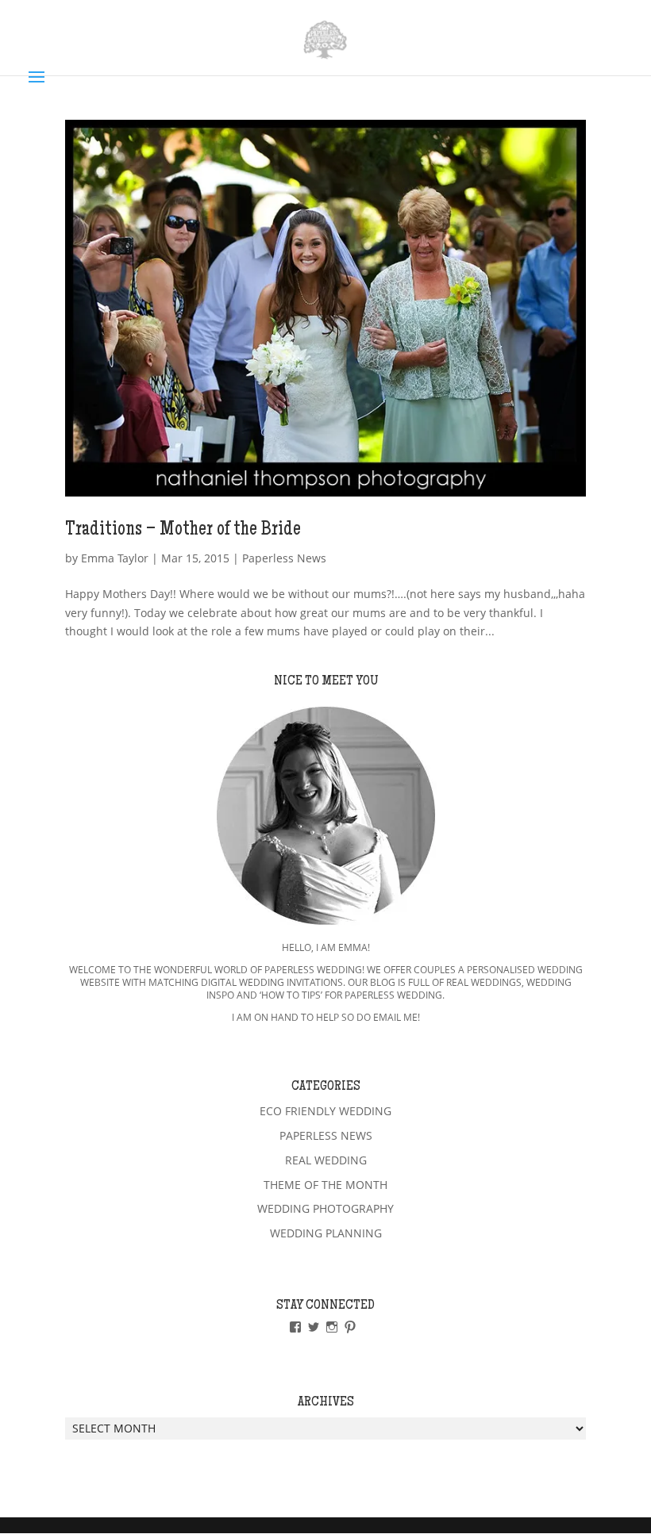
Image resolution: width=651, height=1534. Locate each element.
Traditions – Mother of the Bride (183, 530)
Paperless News (284, 558)
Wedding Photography (325, 1208)
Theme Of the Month (325, 1184)
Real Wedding (326, 1160)
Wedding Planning (326, 1233)
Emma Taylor (114, 558)
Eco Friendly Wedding (325, 1110)
